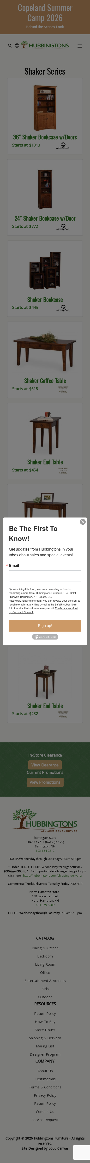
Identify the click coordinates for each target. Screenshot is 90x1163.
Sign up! (45, 625)
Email (14, 565)
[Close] (83, 522)
